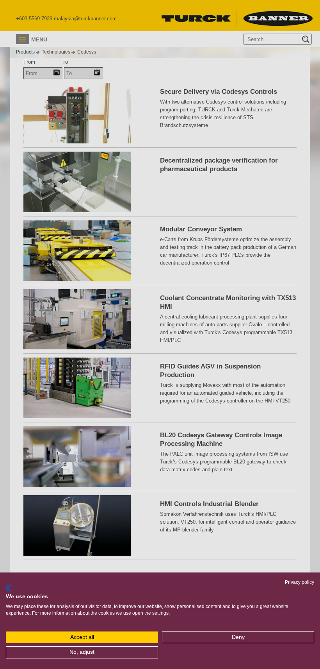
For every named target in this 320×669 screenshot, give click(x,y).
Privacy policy (299, 582)
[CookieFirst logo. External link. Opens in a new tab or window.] (9, 588)
